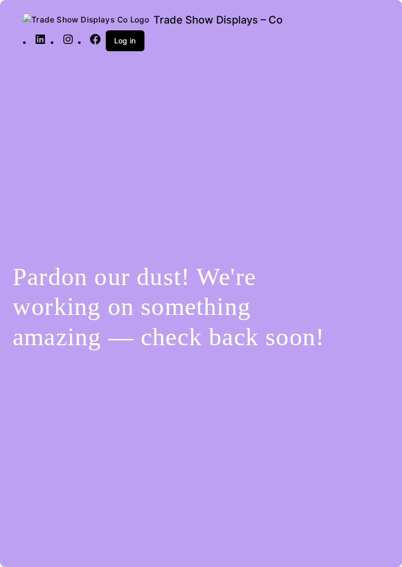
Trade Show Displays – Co (218, 20)
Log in (125, 40)
